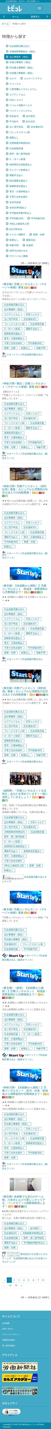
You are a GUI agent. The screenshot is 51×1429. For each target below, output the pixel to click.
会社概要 (5, 1323)
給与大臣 (30, 121)
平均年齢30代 (37, 218)
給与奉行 (30, 116)
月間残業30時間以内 (19, 143)
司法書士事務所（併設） (21, 67)
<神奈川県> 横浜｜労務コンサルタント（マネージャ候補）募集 (24, 385)
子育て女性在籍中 (18, 196)
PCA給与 (13, 121)
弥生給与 (14, 116)
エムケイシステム (32, 78)
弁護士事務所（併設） (20, 62)
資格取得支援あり (18, 186)
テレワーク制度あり (19, 169)
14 (10, 1285)
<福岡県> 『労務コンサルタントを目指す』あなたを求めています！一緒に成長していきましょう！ (25, 794)
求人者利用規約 (8, 1346)
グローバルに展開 (18, 256)
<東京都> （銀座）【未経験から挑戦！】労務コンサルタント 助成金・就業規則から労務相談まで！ (25, 991)
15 (16, 1285)
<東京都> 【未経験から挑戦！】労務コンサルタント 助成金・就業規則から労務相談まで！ (25, 589)
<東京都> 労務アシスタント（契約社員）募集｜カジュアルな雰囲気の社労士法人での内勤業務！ (25, 691)
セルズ (12, 78)
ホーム (15, 16)
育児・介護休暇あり (19, 191)
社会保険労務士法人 (19, 46)
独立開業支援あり (18, 180)
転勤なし (14, 239)
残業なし (14, 137)
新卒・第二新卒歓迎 (19, 153)
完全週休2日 (36, 126)
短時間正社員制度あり (20, 164)
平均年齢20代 (16, 218)
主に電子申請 (16, 126)
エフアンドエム (17, 94)
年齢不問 (14, 245)
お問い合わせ (7, 1329)
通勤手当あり (16, 175)
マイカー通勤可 (17, 234)
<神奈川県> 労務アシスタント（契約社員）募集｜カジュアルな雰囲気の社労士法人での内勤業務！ (25, 489)
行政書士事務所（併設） (21, 73)
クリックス (15, 83)
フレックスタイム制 (19, 132)
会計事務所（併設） (19, 56)
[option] (16, 16)
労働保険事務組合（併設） (23, 51)
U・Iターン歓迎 (17, 159)
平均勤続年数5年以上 (20, 213)
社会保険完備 (16, 148)
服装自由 (30, 239)
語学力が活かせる (18, 250)
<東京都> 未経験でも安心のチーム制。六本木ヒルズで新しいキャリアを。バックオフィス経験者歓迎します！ (23, 1201)
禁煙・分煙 (38, 234)
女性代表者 (15, 202)
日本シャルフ (16, 99)
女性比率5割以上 (18, 207)
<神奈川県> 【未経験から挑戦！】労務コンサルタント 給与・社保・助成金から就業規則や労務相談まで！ (25, 1091)
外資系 (29, 245)
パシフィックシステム (20, 110)
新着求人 (35, 16)
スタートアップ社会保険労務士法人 (24, 354)
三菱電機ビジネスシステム (23, 89)
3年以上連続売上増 (19, 223)
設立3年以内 (15, 229)
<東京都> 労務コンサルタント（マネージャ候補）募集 (24, 285)
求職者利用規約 (8, 1340)
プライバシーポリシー (11, 1334)
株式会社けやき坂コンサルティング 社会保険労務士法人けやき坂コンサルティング (25, 1258)
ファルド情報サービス (20, 105)
